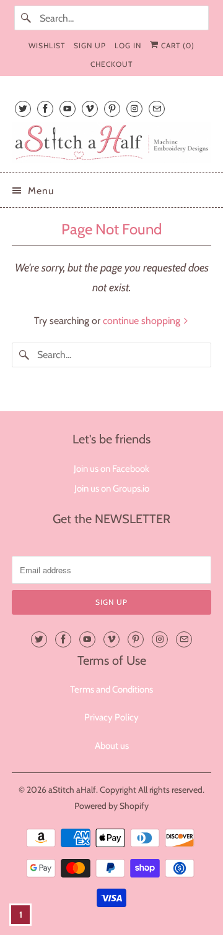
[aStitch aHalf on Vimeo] (90, 108)
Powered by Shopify (111, 805)
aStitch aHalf (72, 789)
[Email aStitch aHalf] (157, 108)
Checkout (111, 64)
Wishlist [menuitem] (46, 45)
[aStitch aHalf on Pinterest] (112, 108)
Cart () (177, 45)
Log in (128, 45)
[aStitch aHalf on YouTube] (67, 108)
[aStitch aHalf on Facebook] (45, 108)
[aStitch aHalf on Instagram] (134, 108)
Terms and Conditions (111, 689)
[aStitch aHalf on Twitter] (23, 108)
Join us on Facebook (111, 468)
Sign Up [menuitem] (90, 45)
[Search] (26, 18)
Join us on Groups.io (111, 488)
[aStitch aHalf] (111, 142)
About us (112, 745)
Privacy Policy (111, 717)
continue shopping (143, 321)
